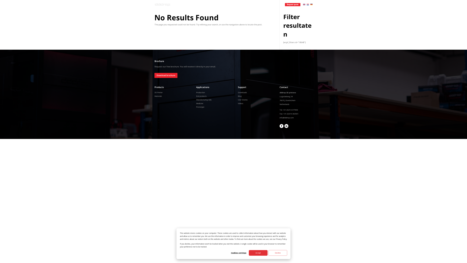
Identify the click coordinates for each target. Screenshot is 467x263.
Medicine (199, 103)
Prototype (200, 107)
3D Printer (158, 92)
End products (201, 96)
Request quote (292, 5)
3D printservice (244, 4)
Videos (240, 103)
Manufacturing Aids (204, 100)
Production (200, 92)
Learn (276, 4)
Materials (229, 4)
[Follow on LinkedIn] (286, 126)
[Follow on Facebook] (281, 126)
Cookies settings (238, 253)
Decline (278, 253)
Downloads (242, 92)
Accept (258, 253)
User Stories (243, 100)
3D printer (215, 4)
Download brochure (166, 75)
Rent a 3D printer (262, 4)
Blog (240, 96)
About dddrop (201, 4)
